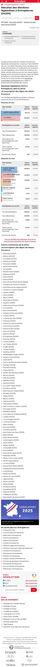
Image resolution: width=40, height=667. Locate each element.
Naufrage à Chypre (9, 606)
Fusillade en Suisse (10, 609)
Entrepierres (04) (9, 530)
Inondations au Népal (10, 611)
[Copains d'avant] (10, 660)
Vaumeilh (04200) (9, 367)
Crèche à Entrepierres (11, 538)
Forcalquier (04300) (10, 259)
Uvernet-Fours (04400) (11, 326)
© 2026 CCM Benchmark (30, 643)
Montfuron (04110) (9, 388)
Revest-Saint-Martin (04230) (13, 466)
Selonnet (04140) (9, 331)
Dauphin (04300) (9, 303)
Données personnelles (9, 641)
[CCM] (29, 652)
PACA (23, 5)
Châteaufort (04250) (10, 494)
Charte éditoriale (26, 637)
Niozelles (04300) (9, 365)
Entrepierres (25, 36)
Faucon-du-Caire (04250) (11, 476)
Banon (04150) (8, 298)
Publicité (34, 637)
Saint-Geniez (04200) (8, 25)
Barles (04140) (8, 435)
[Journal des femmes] (10, 652)
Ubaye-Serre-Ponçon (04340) (13, 305)
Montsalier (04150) (9, 409)
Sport (6, 583)
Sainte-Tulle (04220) (10, 266)
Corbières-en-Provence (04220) (14, 285)
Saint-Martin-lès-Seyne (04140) (14, 497)
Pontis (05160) (8, 450)
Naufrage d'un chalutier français (14, 604)
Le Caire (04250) (8, 463)
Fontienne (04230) (9, 430)
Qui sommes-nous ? (9, 637)
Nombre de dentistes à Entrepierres (16, 561)
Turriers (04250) (8, 349)
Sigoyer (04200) (8, 445)
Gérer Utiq (34, 641)
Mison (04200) (8, 295)
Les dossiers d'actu (10, 586)
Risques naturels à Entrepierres (14, 558)
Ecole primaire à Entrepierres (13, 533)
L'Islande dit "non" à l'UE (11, 614)
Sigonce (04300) (9, 334)
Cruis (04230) (7, 308)
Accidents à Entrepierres (11, 551)
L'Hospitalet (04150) (10, 448)
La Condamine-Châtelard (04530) (14, 414)
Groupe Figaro (17, 643)
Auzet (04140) (8, 443)
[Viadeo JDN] (29, 660)
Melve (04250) (8, 425)
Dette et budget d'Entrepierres (14, 546)
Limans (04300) (8, 342)
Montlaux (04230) (9, 393)
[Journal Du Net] (10, 656)
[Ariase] (10, 665)
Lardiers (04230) (8, 417)
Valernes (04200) (9, 378)
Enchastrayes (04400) (10, 336)
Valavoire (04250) (9, 492)
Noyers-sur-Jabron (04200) (12, 323)
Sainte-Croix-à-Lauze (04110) (13, 458)
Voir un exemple (31, 580)
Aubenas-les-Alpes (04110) (12, 453)
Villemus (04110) (8, 401)
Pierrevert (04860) (9, 264)
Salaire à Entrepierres (10, 540)
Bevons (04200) (8, 375)
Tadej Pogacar (8, 624)
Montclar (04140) (9, 339)
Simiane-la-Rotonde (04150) (13, 313)
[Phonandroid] (29, 664)
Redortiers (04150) (9, 456)
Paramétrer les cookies (23, 641)
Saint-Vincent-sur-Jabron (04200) (15, 406)
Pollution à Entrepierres (11, 556)
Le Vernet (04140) (9, 422)
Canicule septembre (10, 622)
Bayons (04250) (8, 399)
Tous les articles (16, 639)
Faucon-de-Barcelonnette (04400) (15, 362)
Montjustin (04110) (9, 487)
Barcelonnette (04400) (11, 272)
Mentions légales (7, 643)
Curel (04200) (8, 471)
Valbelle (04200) (8, 380)
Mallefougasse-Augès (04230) (13, 354)
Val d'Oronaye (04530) (10, 461)
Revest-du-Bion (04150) (11, 329)
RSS (23, 639)
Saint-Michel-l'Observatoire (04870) (15, 282)
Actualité (7, 580)
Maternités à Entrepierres (12, 535)
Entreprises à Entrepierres (12, 564)
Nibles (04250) (8, 484)
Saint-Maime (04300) (10, 300)
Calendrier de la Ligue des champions (16, 627)
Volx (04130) (7, 269)
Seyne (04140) (8, 279)
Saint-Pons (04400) (10, 310)
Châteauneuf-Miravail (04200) (13, 469)
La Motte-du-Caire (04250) (12, 318)
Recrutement (30, 639)
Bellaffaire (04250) (9, 412)
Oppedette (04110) (9, 489)
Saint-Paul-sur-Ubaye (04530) (13, 391)
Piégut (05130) (8, 396)
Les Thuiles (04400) (10, 344)
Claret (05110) (7, 360)
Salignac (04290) (29, 22)
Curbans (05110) (8, 316)
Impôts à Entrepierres (11, 543)
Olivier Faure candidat (10, 616)
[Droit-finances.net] (29, 656)
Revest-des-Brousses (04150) (13, 373)
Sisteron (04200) (9, 256)
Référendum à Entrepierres (13, 569)
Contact (9, 639)
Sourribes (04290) (16, 22)
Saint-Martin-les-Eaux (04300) (13, 432)
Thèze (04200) (8, 370)
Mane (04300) (8, 277)
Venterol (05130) (8, 383)
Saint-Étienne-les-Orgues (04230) (15, 287)
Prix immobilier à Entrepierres (14, 566)
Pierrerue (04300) (9, 321)
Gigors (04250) (8, 479)
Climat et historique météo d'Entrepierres (18, 548)
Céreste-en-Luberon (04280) (13, 290)
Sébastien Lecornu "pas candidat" (15, 619)
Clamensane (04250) (10, 404)
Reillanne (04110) (9, 274)
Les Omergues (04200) (11, 419)
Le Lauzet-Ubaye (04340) (12, 386)
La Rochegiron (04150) (11, 440)
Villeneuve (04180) (9, 261)
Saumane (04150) (9, 427)
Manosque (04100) (9, 253)
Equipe (18, 637)
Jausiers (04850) (8, 292)
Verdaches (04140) (9, 474)
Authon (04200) (8, 481)
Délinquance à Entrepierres (12, 553)
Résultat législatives (12, 5)
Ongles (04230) (8, 347)
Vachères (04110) (9, 352)
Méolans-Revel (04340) (11, 357)
